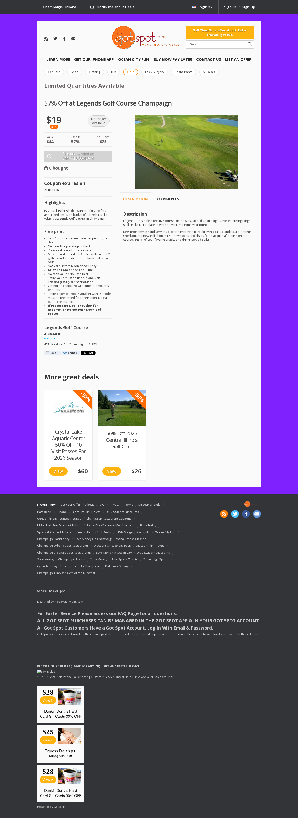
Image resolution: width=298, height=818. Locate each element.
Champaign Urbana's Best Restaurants (64, 553)
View (58, 471)
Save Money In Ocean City (114, 553)
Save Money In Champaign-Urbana (61, 559)
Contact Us (208, 59)
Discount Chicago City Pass (112, 546)
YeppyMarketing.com (69, 602)
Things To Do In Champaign (81, 566)
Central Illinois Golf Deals (93, 532)
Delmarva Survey (117, 566)
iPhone (62, 512)
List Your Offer (70, 505)
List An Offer (238, 59)
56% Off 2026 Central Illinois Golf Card (122, 440)
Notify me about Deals (115, 7)
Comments (168, 199)
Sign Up (248, 7)
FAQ (102, 505)
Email (54, 353)
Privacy (114, 505)
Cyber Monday (47, 566)
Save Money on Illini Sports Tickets (114, 559)
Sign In (230, 7)
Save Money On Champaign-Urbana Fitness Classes (110, 539)
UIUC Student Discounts (122, 512)
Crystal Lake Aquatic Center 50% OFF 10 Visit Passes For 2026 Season (68, 444)
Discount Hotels (149, 505)
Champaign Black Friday (53, 539)
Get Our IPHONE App (94, 59)
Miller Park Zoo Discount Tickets (59, 525)
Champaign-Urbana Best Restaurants (63, 546)
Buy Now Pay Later (172, 59)
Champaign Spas (154, 559)
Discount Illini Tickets (86, 512)
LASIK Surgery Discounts (133, 532)
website (49, 338)
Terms (128, 505)
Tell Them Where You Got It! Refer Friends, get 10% (220, 32)
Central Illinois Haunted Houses (59, 519)
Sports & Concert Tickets (54, 532)
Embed (72, 353)
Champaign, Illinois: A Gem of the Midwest (66, 573)
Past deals (44, 512)
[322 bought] (122, 408)
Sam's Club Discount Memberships (110, 525)
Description (135, 199)
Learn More (58, 59)
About (89, 505)
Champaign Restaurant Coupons (109, 519)
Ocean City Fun (133, 59)
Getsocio (60, 807)
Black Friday (148, 525)
